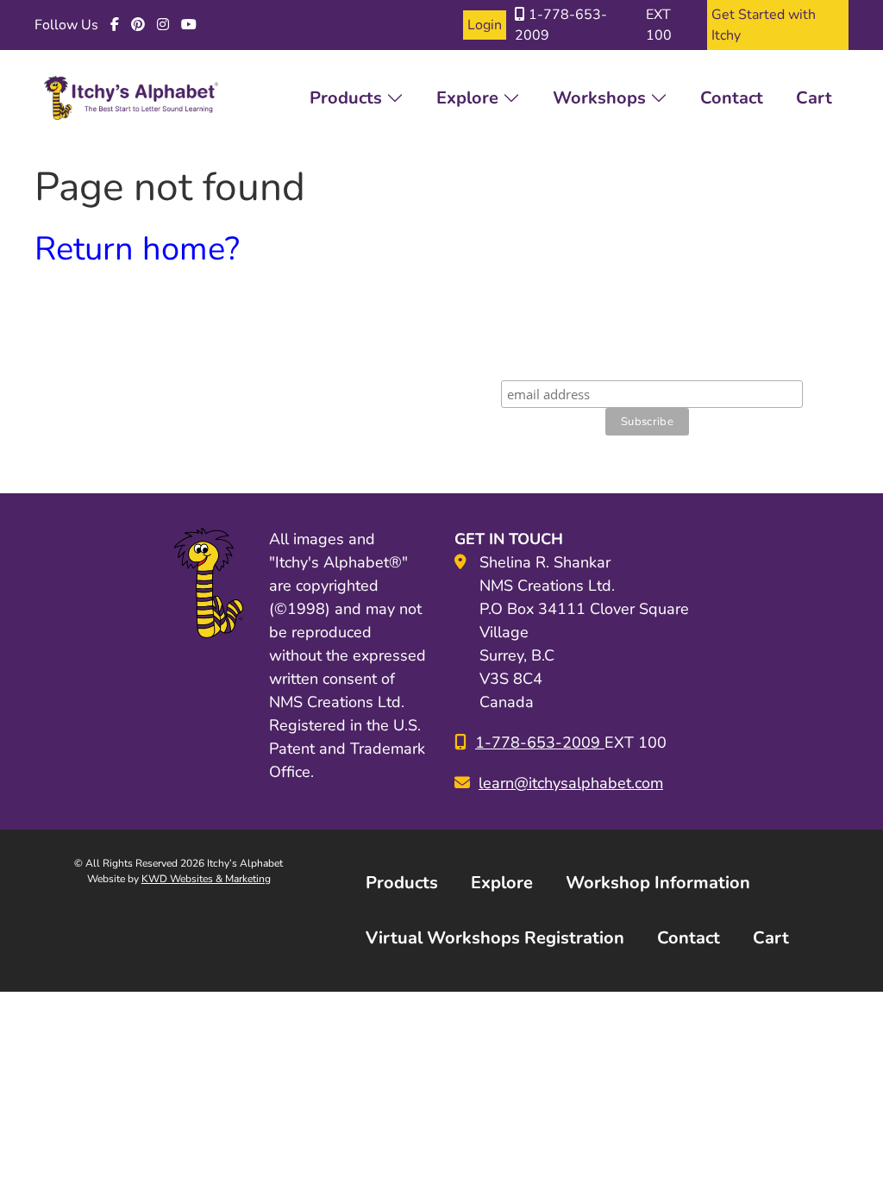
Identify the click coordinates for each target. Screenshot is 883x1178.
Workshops (601, 98)
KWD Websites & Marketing (206, 879)
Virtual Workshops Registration (495, 937)
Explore (469, 98)
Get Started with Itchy (763, 25)
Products (348, 98)
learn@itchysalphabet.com (571, 783)
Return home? (137, 249)
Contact (731, 98)
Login (484, 25)
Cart (814, 98)
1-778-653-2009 (561, 25)
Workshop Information (658, 882)
